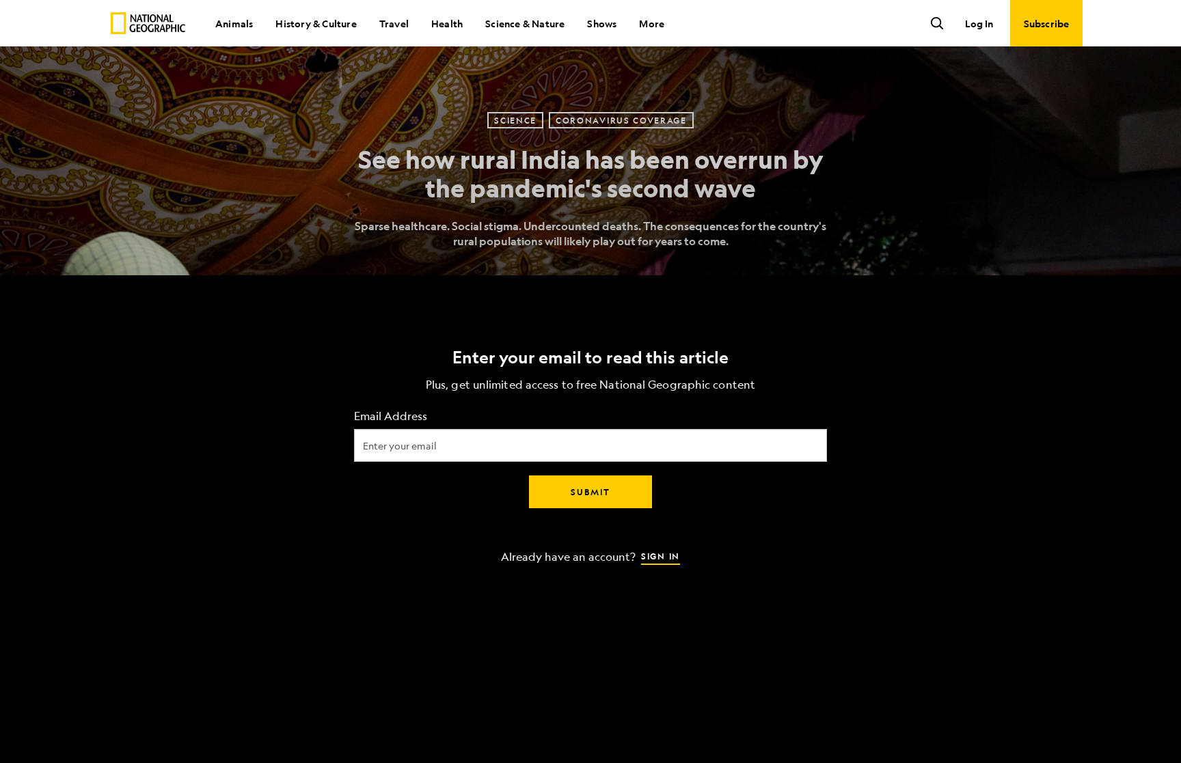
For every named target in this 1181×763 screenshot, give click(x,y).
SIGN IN (660, 555)
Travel (394, 23)
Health (447, 23)
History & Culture (315, 23)
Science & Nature (525, 23)
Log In (979, 23)
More (651, 23)
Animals (234, 23)
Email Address (390, 415)
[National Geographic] (148, 23)
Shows (601, 23)
